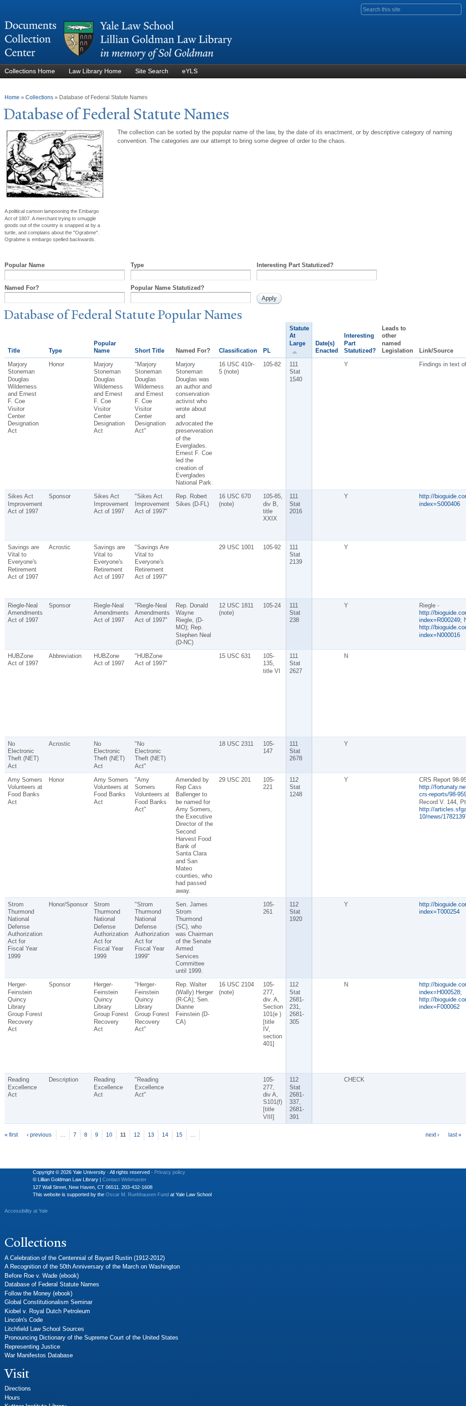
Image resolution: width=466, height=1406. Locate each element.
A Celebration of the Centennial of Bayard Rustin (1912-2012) (85, 1257)
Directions (18, 1388)
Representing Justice (32, 1346)
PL (267, 350)
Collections (39, 97)
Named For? (22, 287)
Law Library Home (95, 71)
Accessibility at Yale (26, 1211)
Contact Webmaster (124, 1179)
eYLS (190, 71)
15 (179, 1135)
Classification (238, 350)
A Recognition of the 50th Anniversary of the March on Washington (92, 1266)
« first (11, 1135)
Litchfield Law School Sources (44, 1328)
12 (137, 1135)
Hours (12, 1397)
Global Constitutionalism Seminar (48, 1302)
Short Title (149, 350)
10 (109, 1135)
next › (432, 1135)
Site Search (151, 71)
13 (151, 1135)
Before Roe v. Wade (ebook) (42, 1275)
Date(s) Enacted (326, 347)
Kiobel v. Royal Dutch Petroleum (47, 1311)
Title (14, 350)
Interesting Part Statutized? (295, 265)
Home (12, 97)
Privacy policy (169, 1172)
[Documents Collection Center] (118, 59)
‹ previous (39, 1135)
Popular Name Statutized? (167, 287)
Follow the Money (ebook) (38, 1293)
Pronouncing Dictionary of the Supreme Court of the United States (91, 1337)
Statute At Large (299, 336)
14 (165, 1135)
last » (454, 1135)
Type (137, 265)
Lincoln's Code (24, 1319)
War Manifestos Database (39, 1355)
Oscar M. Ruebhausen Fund (137, 1194)
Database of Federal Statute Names (52, 1284)
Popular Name (25, 265)
